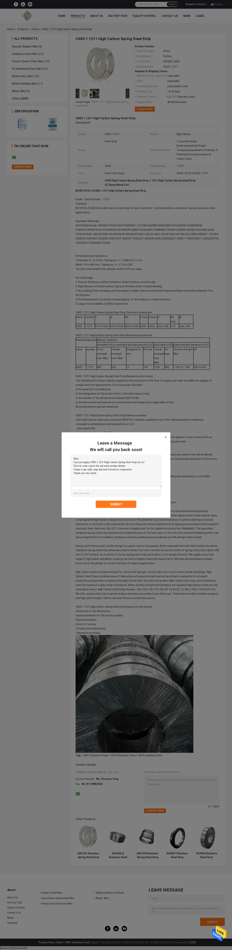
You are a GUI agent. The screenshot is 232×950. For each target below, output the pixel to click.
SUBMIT (116, 504)
